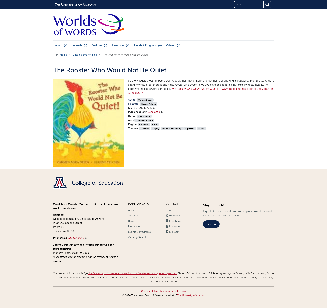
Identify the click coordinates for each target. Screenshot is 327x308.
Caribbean (144, 124)
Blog (131, 221)
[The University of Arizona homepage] (75, 4)
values (201, 128)
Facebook (175, 221)
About (58, 45)
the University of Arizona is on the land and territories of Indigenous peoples (132, 273)
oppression (190, 128)
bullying (155, 128)
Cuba (154, 124)
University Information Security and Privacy (163, 291)
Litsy (168, 210)
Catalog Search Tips (85, 54)
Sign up (211, 224)
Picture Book (144, 116)
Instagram (175, 226)
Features (97, 45)
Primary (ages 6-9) (144, 120)
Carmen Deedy (145, 100)
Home (63, 54)
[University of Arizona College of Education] (88, 183)
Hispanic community (171, 128)
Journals (77, 45)
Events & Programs (145, 45)
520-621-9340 (76, 238)
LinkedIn (174, 232)
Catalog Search (137, 237)
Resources (118, 45)
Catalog (170, 45)
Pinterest (174, 215)
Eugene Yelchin (148, 104)
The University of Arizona (190, 295)
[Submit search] (267, 4)
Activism (145, 128)
